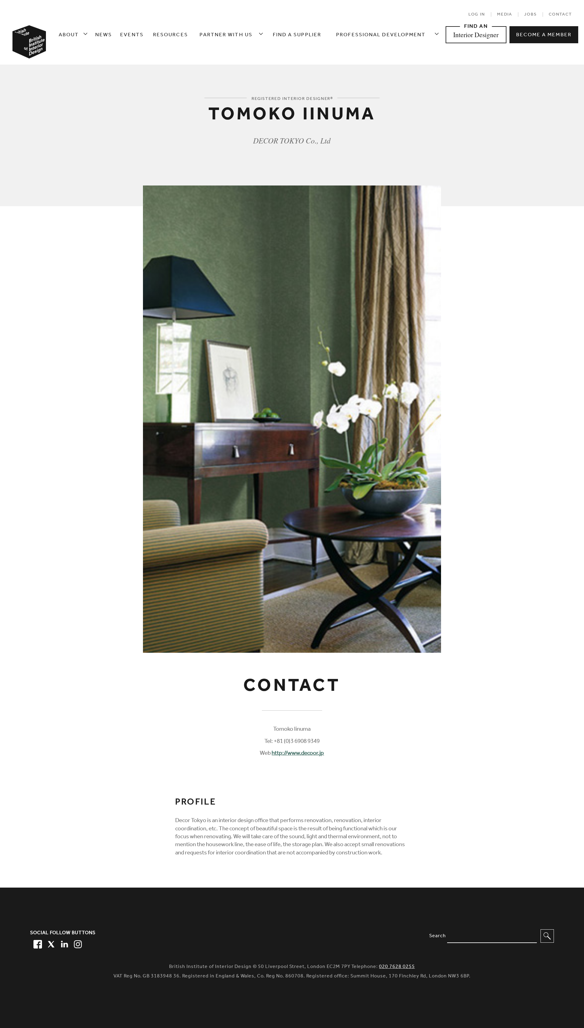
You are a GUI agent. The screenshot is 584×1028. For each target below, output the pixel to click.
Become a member (544, 35)
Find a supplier (297, 35)
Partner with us (226, 35)
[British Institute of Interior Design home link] (29, 51)
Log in (476, 14)
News (103, 35)
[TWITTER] (50, 943)
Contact (560, 14)
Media (504, 14)
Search (437, 936)
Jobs (530, 14)
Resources (170, 35)
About (69, 35)
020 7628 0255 (397, 967)
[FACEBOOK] (36, 943)
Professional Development (381, 35)
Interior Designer (476, 34)
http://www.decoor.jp (298, 754)
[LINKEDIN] (63, 943)
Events (132, 35)
